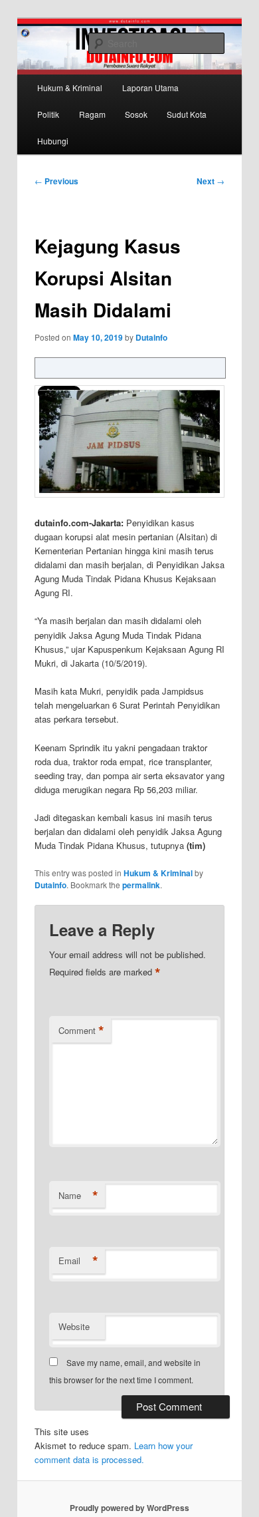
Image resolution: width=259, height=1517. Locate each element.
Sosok (136, 114)
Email (78, 1260)
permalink (141, 885)
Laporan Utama (150, 87)
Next (210, 181)
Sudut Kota (187, 114)
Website (74, 1326)
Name (78, 1195)
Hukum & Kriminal (69, 87)
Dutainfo (151, 337)
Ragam (92, 114)
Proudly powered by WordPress (129, 1508)
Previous (56, 181)
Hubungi (52, 140)
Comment (81, 1030)
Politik (48, 114)
